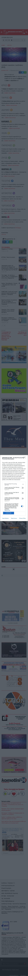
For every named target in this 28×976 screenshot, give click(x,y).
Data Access (14, 518)
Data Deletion (5, 518)
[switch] (22, 488)
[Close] (25, 457)
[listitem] (14, 484)
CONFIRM (8, 513)
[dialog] (14, 488)
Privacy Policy (22, 518)
